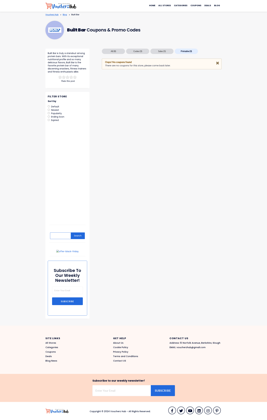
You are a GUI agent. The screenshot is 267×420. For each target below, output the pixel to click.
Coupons (196, 5)
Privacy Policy (120, 351)
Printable (186, 51)
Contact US (119, 360)
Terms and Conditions (125, 356)
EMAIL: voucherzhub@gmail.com (188, 347)
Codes (137, 51)
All (113, 51)
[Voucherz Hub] (60, 5)
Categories (180, 5)
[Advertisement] (67, 175)
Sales (162, 51)
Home (152, 5)
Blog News (51, 360)
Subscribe (67, 301)
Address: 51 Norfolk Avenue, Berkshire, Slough (195, 342)
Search (78, 235)
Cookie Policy (120, 347)
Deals (207, 5)
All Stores (164, 5)
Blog (217, 5)
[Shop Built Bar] (54, 30)
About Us (118, 342)
